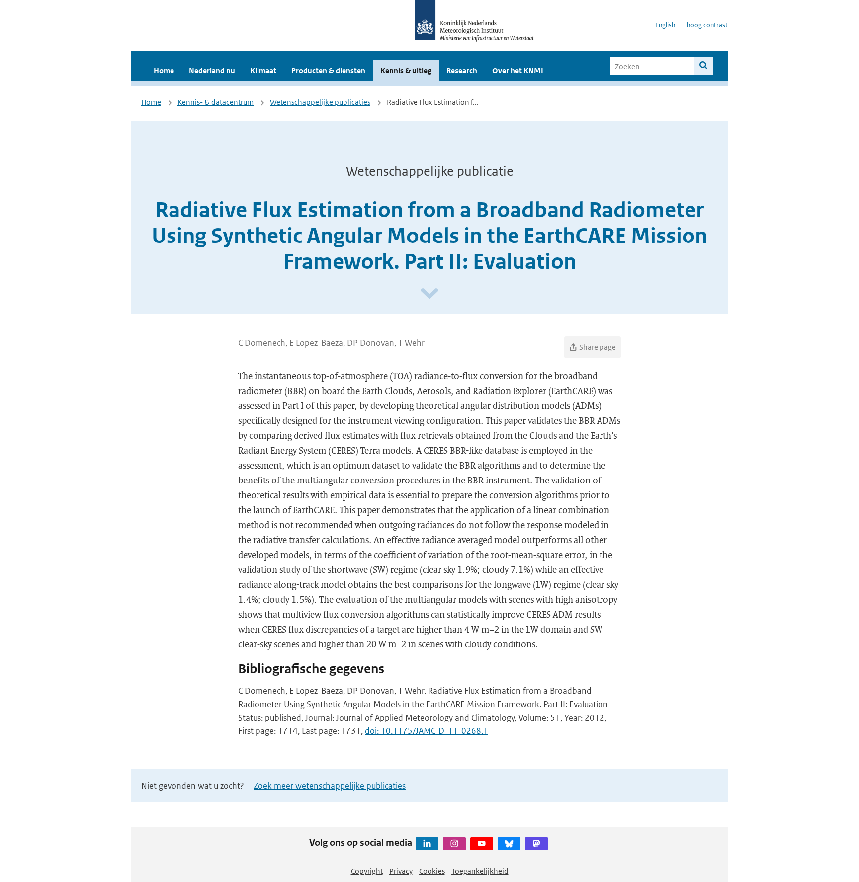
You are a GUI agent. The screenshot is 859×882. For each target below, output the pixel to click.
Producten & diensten (328, 70)
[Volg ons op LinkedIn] (427, 843)
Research (461, 70)
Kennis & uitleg (405, 70)
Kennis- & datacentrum (215, 102)
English (665, 25)
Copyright (367, 871)
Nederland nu (212, 70)
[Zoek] (703, 66)
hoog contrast (707, 25)
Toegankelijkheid (480, 871)
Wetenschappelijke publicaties (320, 102)
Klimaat (263, 70)
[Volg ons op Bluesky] (509, 843)
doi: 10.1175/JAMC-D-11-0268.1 (426, 730)
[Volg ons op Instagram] (454, 843)
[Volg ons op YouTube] (481, 843)
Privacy (401, 871)
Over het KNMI (517, 70)
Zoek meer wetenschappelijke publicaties (330, 785)
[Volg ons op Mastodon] (536, 843)
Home (164, 70)
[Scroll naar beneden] (429, 294)
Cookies (432, 871)
